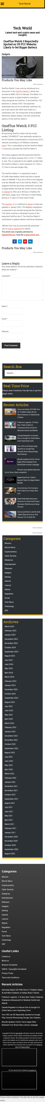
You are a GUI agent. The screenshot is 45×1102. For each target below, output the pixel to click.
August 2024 (10, 656)
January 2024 (10, 685)
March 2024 (9, 677)
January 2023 (10, 731)
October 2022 (10, 744)
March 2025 (9, 626)
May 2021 (9, 816)
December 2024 (11, 639)
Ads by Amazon (38, 84)
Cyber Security (10, 556)
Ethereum (8, 568)
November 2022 (11, 740)
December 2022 (11, 736)
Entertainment (10, 564)
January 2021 (10, 832)
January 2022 (10, 782)
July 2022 (9, 757)
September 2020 (11, 849)
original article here (31, 235)
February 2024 (10, 681)
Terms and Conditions (10, 977)
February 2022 (10, 778)
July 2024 (9, 660)
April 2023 (9, 719)
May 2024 (9, 668)
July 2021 (9, 807)
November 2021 (11, 790)
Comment (6, 276)
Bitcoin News (10, 547)
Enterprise (9, 560)
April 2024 (9, 673)
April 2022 (9, 769)
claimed (7, 192)
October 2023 (10, 694)
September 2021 (11, 799)
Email (4, 319)
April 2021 (9, 820)
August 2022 (10, 753)
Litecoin (8, 585)
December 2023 (11, 689)
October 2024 (10, 647)
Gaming (8, 577)
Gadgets (6, 54)
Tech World (24, 3)
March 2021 (9, 824)
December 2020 (11, 837)
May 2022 (9, 765)
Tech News (9, 602)
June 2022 (9, 761)
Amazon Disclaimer (9, 965)
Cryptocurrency (11, 552)
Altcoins (8, 543)
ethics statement (15, 229)
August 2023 (10, 702)
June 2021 (9, 811)
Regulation (9, 594)
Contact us (6, 956)
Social (7, 598)
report (4, 145)
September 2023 (11, 698)
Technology (9, 606)
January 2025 (10, 635)
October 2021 (10, 795)
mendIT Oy (32, 1070)
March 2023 (9, 723)
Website (5, 331)
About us (5, 961)
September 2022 (11, 748)
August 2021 (10, 803)
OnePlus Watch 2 (23, 91)
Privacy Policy (7, 973)
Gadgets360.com (8, 235)
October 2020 (10, 845)
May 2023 (9, 715)
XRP (6, 610)
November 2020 (11, 841)
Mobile (7, 589)
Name (5, 306)
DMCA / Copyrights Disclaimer (14, 969)
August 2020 (10, 854)
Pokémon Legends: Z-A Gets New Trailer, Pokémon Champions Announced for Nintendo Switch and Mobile (22, 1000)
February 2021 (10, 828)
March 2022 (9, 774)
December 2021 (11, 786)
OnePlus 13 (10, 204)
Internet (8, 581)
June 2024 (9, 664)
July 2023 (9, 706)
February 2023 (10, 727)
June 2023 (9, 710)
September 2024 (11, 652)
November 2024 (11, 643)
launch (30, 204)
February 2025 (10, 631)
